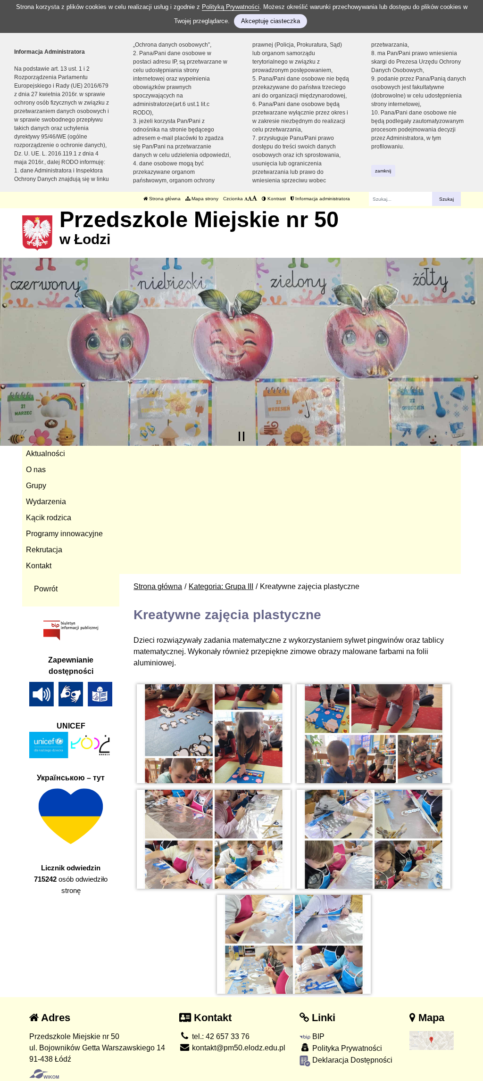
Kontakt (38, 566)
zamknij (383, 170)
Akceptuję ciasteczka (270, 21)
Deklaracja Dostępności (351, 1060)
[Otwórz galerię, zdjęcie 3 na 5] (214, 839)
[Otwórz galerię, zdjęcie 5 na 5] (294, 944)
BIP (317, 1036)
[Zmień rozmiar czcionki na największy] (254, 198)
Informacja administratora (322, 198)
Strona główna (164, 198)
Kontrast (276, 198)
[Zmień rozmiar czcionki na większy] (250, 198)
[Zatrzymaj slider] (241, 436)
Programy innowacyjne (64, 534)
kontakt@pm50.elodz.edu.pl (237, 1048)
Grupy (36, 486)
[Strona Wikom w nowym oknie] (44, 1074)
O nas (36, 470)
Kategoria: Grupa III (221, 586)
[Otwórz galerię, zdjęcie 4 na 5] (373, 839)
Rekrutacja (44, 550)
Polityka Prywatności (346, 1048)
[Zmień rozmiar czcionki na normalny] (246, 198)
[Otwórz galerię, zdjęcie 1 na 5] (214, 733)
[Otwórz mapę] (431, 1040)
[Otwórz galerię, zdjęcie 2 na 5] (373, 733)
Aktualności (45, 454)
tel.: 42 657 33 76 (220, 1036)
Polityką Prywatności (230, 6)
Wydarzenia (46, 502)
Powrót (46, 589)
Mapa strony (204, 198)
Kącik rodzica (48, 518)
